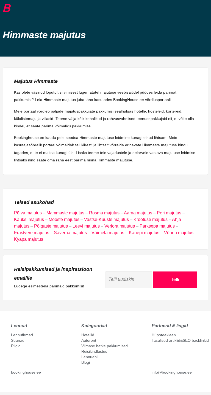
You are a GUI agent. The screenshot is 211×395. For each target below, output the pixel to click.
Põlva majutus (28, 213)
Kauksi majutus (29, 219)
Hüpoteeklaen (164, 335)
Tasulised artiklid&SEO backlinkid (180, 340)
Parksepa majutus (157, 226)
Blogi (85, 362)
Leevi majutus (86, 226)
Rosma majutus (104, 213)
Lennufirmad (22, 335)
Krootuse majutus (151, 219)
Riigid (16, 346)
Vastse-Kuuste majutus (106, 219)
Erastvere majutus (31, 232)
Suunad (17, 340)
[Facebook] (13, 384)
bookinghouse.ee (26, 372)
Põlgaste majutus (51, 226)
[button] (15, 8)
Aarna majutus (138, 213)
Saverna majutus (70, 232)
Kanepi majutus (144, 232)
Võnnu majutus (178, 232)
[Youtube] (19, 384)
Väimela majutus (107, 232)
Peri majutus (169, 213)
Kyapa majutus (28, 239)
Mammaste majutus (65, 213)
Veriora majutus (119, 226)
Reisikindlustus (94, 351)
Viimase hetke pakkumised (104, 346)
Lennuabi (89, 357)
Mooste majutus (64, 219)
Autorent (88, 340)
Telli (175, 279)
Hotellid (87, 335)
